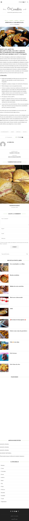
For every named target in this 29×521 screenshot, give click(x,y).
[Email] (23, 2)
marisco (2, 477)
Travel (2, 498)
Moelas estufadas (14, 275)
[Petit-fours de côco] (4, 368)
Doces (2, 474)
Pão (2, 483)
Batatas (3, 465)
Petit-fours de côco (15, 364)
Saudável (3, 495)
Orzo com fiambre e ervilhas (17, 264)
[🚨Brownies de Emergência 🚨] (4, 323)
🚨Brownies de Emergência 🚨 (18, 319)
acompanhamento (5, 131)
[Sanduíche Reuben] (14, 184)
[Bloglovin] (25, 2)
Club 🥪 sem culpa (14, 342)
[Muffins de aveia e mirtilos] (4, 290)
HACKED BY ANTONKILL (5, 453)
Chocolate (3, 471)
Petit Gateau (13, 353)
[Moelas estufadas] (4, 278)
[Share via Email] (22, 137)
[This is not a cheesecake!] (4, 301)
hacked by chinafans (4, 444)
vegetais (24, 131)
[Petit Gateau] (4, 357)
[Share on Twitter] (19, 137)
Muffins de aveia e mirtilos (17, 286)
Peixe (2, 486)
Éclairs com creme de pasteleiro (18, 331)
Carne (2, 468)
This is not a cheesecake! (16, 297)
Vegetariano (3, 501)
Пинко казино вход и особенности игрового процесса (12, 456)
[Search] (27, 2)
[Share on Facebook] (18, 137)
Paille (11, 308)
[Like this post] (16, 137)
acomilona (17, 24)
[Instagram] (20, 2)
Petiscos (3, 489)
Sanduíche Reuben (15, 205)
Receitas (3, 492)
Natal (2, 480)
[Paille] (4, 312)
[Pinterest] (22, 2)
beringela (18, 131)
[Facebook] (10, 511)
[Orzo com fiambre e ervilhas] (4, 267)
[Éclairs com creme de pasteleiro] (4, 334)
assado (12, 131)
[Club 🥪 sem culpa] (4, 345)
